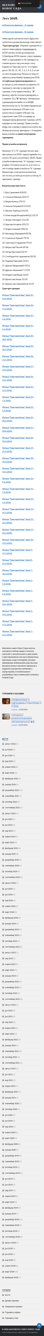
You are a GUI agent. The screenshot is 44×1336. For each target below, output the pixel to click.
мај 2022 (9, 1022)
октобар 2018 (11, 1231)
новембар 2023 (12, 935)
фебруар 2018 (11, 1277)
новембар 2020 (12, 1103)
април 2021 (10, 1086)
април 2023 (10, 964)
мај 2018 (9, 1260)
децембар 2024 (12, 860)
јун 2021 (8, 1074)
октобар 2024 (11, 871)
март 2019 (9, 1202)
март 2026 (9, 773)
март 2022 (9, 1034)
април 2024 (10, 906)
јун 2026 (8, 755)
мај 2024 (9, 900)
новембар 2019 (12, 1161)
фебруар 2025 (11, 848)
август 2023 (10, 952)
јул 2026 (8, 749)
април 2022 (10, 1028)
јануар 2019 (10, 1213)
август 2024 (10, 883)
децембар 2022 (12, 981)
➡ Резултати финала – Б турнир (17, 32)
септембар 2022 (12, 999)
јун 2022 (8, 1016)
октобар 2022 (11, 993)
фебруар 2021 (11, 1092)
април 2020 (10, 1132)
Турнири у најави (12, 1312)
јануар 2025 (10, 854)
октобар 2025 (11, 802)
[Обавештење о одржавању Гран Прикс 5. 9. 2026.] (6, 701)
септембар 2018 (12, 1237)
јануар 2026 (10, 784)
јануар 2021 (10, 1097)
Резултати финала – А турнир (18, 25)
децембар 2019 (12, 1155)
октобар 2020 (11, 1109)
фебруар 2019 (11, 1208)
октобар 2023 (11, 941)
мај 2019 (9, 1190)
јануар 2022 (10, 1045)
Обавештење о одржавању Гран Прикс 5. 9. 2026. (26, 703)
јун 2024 (8, 894)
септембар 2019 (12, 1173)
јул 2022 (8, 1010)
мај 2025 (9, 831)
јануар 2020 (10, 1150)
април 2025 (10, 836)
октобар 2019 (11, 1167)
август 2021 (10, 1068)
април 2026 (10, 767)
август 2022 (10, 1005)
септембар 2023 (12, 947)
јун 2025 (8, 825)
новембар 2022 (12, 987)
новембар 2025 (12, 796)
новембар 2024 (12, 865)
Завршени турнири (13, 1306)
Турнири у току (11, 1318)
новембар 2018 (12, 1225)
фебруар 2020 (11, 1144)
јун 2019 (8, 1184)
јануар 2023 (10, 976)
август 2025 (10, 813)
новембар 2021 (12, 1051)
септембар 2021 (12, 1063)
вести (7, 1295)
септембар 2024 (12, 877)
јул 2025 (8, 819)
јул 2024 (8, 889)
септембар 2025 (12, 807)
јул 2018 (8, 1248)
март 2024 (9, 912)
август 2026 (10, 744)
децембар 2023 (12, 929)
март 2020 (9, 1138)
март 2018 (9, 1271)
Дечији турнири (12, 1300)
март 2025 (9, 842)
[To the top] (39, 1325)
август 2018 (10, 1242)
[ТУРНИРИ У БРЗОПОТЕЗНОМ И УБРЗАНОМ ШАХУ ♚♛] (6, 717)
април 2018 (10, 1266)
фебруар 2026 (11, 778)
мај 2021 (9, 1080)
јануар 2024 (10, 923)
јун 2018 (8, 1254)
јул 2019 (8, 1179)
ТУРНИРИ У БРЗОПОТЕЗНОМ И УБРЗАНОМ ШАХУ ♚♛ (23, 718)
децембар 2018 (12, 1219)
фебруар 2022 (11, 1039)
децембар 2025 (12, 790)
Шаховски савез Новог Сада (24, 1329)
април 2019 (10, 1196)
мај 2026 (9, 761)
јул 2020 (8, 1115)
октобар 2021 (11, 1057)
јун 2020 (8, 1121)
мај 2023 (9, 958)
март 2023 (9, 970)
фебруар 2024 (11, 918)
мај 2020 (9, 1126)
